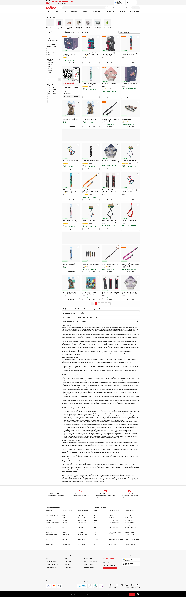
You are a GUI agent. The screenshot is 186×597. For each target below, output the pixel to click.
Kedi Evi (48, 50)
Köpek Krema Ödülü (50, 544)
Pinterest (137, 587)
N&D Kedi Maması (113, 517)
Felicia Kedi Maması (113, 525)
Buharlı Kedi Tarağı (66, 534)
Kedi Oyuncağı (50, 55)
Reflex (95, 527)
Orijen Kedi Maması (113, 529)
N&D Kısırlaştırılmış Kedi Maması (116, 542)
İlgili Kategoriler (51, 44)
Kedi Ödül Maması (50, 525)
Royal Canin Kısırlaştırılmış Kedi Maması (116, 536)
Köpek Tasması (81, 525)
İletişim (48, 570)
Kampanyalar (110, 11)
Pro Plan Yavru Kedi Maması (131, 537)
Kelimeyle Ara (50, 77)
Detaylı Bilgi (106, 594)
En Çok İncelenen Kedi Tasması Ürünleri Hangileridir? (80, 317)
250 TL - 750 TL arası (53, 90)
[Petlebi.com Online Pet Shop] (51, 7)
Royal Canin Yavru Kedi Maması (132, 539)
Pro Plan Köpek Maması (130, 515)
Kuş (65, 11)
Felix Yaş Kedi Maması (130, 510)
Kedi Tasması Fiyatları (50, 85)
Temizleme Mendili (51, 46)
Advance (96, 529)
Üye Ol (112, 7)
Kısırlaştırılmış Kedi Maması (52, 515)
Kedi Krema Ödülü (50, 541)
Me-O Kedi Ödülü (129, 541)
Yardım (128, 7)
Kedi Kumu (48, 520)
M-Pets (50, 68)
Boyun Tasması (52, 38)
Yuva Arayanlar (134, 11)
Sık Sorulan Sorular (88, 558)
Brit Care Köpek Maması (130, 527)
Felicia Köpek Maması (130, 529)
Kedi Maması (49, 510)
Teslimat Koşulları (88, 564)
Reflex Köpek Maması (129, 532)
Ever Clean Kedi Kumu (130, 544)
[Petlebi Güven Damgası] (82, 586)
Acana (95, 520)
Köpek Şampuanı (81, 529)
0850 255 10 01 (108, 559)
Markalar (84, 11)
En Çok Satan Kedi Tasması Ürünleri (75, 313)
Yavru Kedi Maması (50, 513)
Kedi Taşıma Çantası (51, 527)
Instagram (110, 587)
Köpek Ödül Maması (82, 515)
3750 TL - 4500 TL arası (54, 98)
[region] (53, 73)
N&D (94, 517)
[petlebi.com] (46, 15)
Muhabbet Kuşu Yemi (82, 534)
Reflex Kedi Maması (113, 527)
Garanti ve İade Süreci (89, 567)
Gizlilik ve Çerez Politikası (90, 573)
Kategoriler (49, 32)
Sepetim (136, 7)
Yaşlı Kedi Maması (66, 541)
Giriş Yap (119, 7)
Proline (95, 541)
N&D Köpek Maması (129, 522)
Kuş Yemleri (80, 532)
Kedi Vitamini (65, 515)
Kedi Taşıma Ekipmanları (52, 53)
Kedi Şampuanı (65, 529)
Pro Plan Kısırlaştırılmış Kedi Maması (115, 533)
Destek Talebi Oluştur (110, 568)
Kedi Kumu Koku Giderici (67, 513)
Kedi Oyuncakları (50, 529)
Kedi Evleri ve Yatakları (52, 48)
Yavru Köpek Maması (66, 539)
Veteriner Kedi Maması (82, 539)
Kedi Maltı (64, 532)
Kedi (48, 11)
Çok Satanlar (96, 11)
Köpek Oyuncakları (82, 520)
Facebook (116, 587)
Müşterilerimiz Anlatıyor (52, 567)
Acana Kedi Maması (113, 520)
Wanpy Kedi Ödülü (113, 544)
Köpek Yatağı (80, 527)
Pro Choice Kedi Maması (130, 513)
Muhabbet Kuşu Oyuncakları (84, 537)
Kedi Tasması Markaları (50, 59)
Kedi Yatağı (64, 520)
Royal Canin (96, 513)
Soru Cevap (68, 561)
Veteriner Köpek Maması (83, 541)
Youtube (127, 587)
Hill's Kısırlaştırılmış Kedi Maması (116, 539)
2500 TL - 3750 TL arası (54, 96)
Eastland (50, 64)
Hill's (94, 515)
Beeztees (50, 62)
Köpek (56, 11)
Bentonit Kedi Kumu (50, 539)
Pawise (50, 70)
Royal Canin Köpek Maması (131, 517)
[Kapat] (139, 2)
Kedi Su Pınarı (49, 537)
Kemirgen (74, 11)
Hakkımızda (49, 558)
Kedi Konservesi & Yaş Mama (52, 522)
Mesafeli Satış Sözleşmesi (90, 561)
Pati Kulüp (122, 11)
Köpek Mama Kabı (82, 522)
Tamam (132, 594)
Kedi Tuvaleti (49, 532)
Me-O (95, 537)
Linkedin (132, 587)
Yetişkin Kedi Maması (50, 517)
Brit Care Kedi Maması (114, 522)
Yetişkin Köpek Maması (83, 510)
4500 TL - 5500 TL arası (54, 100)
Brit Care (95, 522)
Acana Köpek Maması (130, 525)
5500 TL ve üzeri (52, 102)
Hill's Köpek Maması (129, 520)
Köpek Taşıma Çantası (83, 517)
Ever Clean (96, 539)
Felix (94, 544)
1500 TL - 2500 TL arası (54, 94)
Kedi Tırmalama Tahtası (51, 534)
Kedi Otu (64, 525)
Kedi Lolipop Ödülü (82, 544)
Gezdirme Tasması (53, 40)
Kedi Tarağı (64, 522)
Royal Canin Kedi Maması (115, 513)
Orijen (95, 532)
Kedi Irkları (67, 564)
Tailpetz (50, 72)
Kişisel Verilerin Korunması (90, 570)
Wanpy (95, 534)
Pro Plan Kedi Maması (114, 510)
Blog (66, 558)
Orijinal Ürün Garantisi (51, 561)
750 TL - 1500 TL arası (53, 92)
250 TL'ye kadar (52, 88)
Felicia (95, 525)
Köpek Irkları (68, 567)
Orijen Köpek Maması (129, 534)
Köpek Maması (65, 537)
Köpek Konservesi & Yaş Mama (84, 513)
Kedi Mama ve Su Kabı (67, 510)
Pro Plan (95, 510)
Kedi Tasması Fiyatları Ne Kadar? (74, 321)
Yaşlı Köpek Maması (66, 544)
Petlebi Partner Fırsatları (52, 564)
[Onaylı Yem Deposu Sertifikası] (89, 586)
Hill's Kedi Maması (113, 515)
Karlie (49, 66)
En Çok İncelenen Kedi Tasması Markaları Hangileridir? (81, 309)
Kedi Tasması (65, 517)
